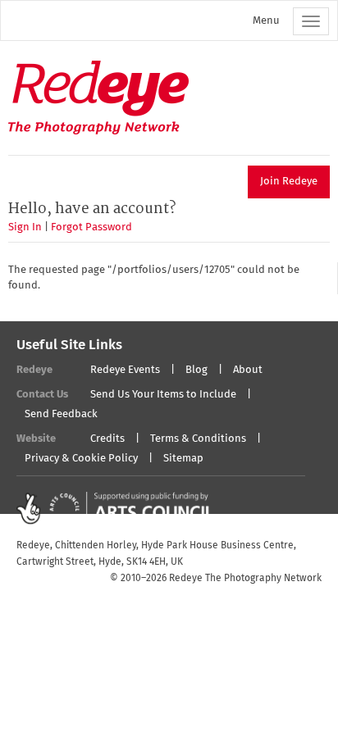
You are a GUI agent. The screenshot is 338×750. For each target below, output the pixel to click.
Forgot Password (91, 227)
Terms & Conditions (198, 439)
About (248, 370)
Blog (196, 370)
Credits (107, 439)
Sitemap (183, 458)
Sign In (25, 227)
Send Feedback (61, 414)
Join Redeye (288, 181)
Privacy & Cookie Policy (81, 458)
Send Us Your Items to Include (163, 394)
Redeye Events (125, 370)
